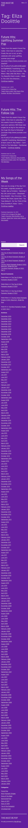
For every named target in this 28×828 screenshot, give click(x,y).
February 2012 (5, 537)
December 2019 (6, 331)
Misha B (23, 218)
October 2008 (5, 639)
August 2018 (5, 342)
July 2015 (4, 433)
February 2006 (5, 720)
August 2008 (5, 644)
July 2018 (4, 344)
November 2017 (6, 364)
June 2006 (4, 710)
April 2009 (4, 623)
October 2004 (5, 761)
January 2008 (5, 662)
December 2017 (6, 362)
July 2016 (4, 402)
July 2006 (4, 707)
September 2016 (6, 397)
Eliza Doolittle (21, 157)
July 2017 (4, 375)
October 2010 (5, 578)
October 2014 (5, 456)
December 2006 (6, 695)
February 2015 (5, 446)
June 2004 (4, 771)
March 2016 (5, 413)
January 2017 (5, 387)
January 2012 (5, 540)
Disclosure (13, 157)
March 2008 (5, 656)
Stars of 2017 (5, 801)
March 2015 (5, 443)
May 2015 (4, 438)
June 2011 (4, 557)
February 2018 (5, 357)
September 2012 (6, 519)
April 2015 (4, 441)
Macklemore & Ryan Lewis (8, 159)
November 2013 (6, 484)
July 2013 (4, 494)
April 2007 (4, 684)
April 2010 (4, 593)
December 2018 (6, 334)
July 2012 (4, 524)
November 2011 (6, 545)
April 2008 (4, 654)
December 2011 (6, 542)
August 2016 (5, 400)
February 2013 (5, 507)
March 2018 (5, 354)
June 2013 (4, 496)
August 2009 (5, 613)
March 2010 (5, 595)
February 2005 (5, 750)
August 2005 (5, 735)
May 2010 (4, 590)
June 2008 (4, 649)
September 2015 (6, 428)
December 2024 (6, 319)
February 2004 (5, 781)
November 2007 (6, 667)
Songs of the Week (15, 214)
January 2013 (5, 509)
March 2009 (5, 626)
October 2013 (5, 486)
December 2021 (6, 326)
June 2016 (4, 405)
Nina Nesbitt (4, 220)
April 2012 (4, 532)
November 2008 (6, 636)
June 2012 (4, 527)
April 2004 (4, 776)
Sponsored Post (6, 798)
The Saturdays (5, 161)
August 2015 (5, 430)
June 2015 (4, 436)
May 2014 (4, 469)
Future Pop (13, 89)
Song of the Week (6, 796)
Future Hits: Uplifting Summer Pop (12, 40)
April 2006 (4, 715)
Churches (8, 216)
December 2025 (6, 316)
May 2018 (4, 349)
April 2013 (4, 501)
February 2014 (5, 476)
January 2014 (5, 479)
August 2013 (5, 491)
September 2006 (6, 702)
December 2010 (6, 573)
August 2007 (5, 674)
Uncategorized (5, 809)
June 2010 (4, 588)
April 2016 (4, 410)
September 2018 (6, 339)
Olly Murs (9, 93)
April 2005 (4, 745)
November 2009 (6, 606)
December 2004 (6, 756)
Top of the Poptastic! (7, 806)
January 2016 (5, 418)
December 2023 (6, 321)
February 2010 (5, 598)
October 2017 (5, 367)
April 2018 (4, 352)
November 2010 (6, 575)
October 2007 (5, 669)
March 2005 (5, 748)
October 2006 (5, 700)
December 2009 (6, 603)
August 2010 (5, 583)
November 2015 (6, 423)
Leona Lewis (17, 218)
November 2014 (6, 453)
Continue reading (7, 81)
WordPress (17, 821)
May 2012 (4, 529)
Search (3, 242)
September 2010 (6, 580)
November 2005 (6, 728)
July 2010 (4, 585)
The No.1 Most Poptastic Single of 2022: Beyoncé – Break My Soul (14, 265)
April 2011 (4, 562)
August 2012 (5, 522)
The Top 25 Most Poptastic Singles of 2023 (13, 261)
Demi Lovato (9, 91)
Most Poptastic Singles (8, 793)
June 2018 (4, 347)
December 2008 (6, 634)
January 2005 (5, 753)
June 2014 (4, 466)
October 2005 (5, 730)
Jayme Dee (10, 218)
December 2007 (6, 664)
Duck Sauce (17, 91)
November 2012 (6, 514)
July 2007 (4, 677)
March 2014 (5, 474)
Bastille (8, 157)
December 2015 (6, 420)
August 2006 (5, 705)
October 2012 (5, 517)
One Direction (16, 93)
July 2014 (4, 463)
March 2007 (5, 687)
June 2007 (4, 679)
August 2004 (5, 766)
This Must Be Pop (9, 818)
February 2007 (5, 689)
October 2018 (5, 336)
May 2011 (4, 560)
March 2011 (4, 565)
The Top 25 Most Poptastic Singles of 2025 (13, 253)
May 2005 (4, 743)
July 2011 (4, 555)
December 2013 (6, 481)
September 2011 (6, 550)
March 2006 (5, 717)
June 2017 (4, 377)
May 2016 (4, 408)
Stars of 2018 (5, 804)
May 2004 (4, 773)
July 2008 (4, 646)
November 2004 (6, 758)
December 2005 (6, 725)
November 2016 (6, 392)
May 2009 (4, 621)
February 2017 (5, 385)
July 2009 (4, 616)
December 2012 (6, 512)
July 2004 (4, 768)
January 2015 (5, 448)
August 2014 (5, 461)
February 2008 (5, 659)
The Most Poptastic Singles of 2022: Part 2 (12, 269)
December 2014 (6, 451)
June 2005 (4, 740)
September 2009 (6, 611)
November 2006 (6, 697)
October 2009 (5, 608)
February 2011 (5, 568)
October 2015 (5, 425)
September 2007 (6, 672)
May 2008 (4, 651)
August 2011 (5, 552)
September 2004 (6, 763)
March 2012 (5, 535)
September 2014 (6, 458)
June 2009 (4, 618)
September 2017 (6, 369)
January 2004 (5, 783)
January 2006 (5, 723)
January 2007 (5, 692)
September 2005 (6, 733)
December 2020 (6, 329)
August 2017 (5, 372)
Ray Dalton (22, 159)
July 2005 (4, 738)
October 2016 (5, 395)
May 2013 (4, 499)
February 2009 (5, 629)
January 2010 (5, 601)
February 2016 (5, 415)
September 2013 (6, 489)
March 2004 (5, 778)
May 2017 (4, 380)
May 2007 (4, 682)
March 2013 (5, 504)
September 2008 (6, 641)
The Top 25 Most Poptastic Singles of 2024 (13, 257)
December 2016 (6, 390)
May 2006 (4, 712)
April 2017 (4, 382)
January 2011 (5, 570)
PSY (18, 159)
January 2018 (5, 359)
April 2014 (4, 471)
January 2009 (5, 631)
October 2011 (5, 547)
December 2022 (6, 324)
